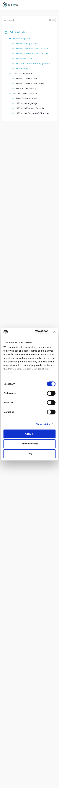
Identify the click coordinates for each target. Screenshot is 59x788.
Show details (43, 424)
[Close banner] (54, 332)
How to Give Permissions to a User (32, 53)
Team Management (23, 73)
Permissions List (24, 58)
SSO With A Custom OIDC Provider (32, 113)
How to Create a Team (27, 78)
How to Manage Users (27, 43)
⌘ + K (52, 20)
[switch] (51, 393)
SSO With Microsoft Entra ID (30, 108)
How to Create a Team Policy (30, 83)
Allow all (29, 434)
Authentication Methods (25, 93)
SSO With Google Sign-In (28, 103)
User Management (22, 38)
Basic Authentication (26, 98)
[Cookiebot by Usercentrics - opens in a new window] (36, 332)
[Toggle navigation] (54, 5)
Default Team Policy (26, 88)
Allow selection (29, 443)
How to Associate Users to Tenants (33, 48)
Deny (29, 453)
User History (22, 68)
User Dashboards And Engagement (33, 63)
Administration (18, 32)
